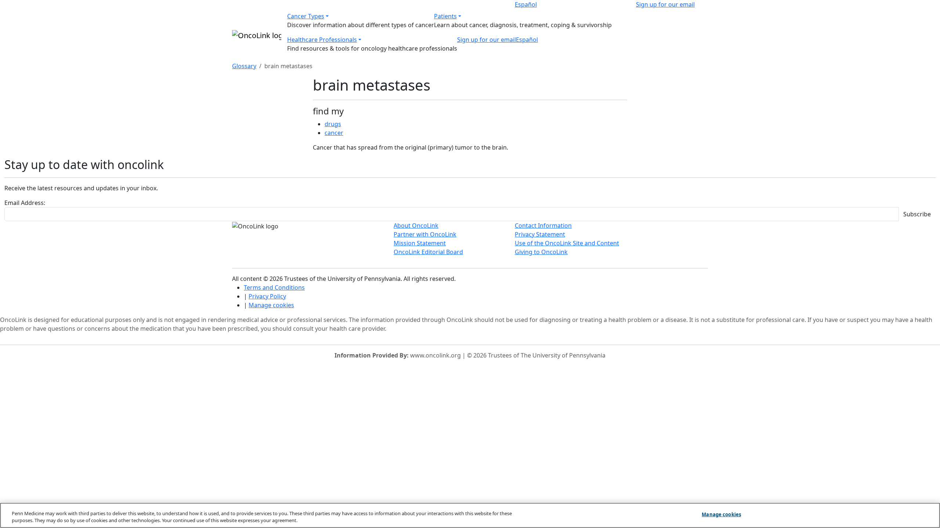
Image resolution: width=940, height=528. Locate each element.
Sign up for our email (665, 4)
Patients (445, 16)
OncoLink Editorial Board (428, 252)
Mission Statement (420, 243)
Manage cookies (271, 305)
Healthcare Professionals (322, 40)
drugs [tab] (333, 124)
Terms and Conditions (274, 287)
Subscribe (917, 214)
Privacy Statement (540, 234)
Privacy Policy (267, 296)
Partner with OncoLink (425, 234)
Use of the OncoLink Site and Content (567, 243)
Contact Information (543, 225)
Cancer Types (305, 16)
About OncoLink (416, 225)
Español (526, 4)
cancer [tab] (334, 133)
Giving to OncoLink (541, 252)
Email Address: (24, 203)
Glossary (244, 66)
